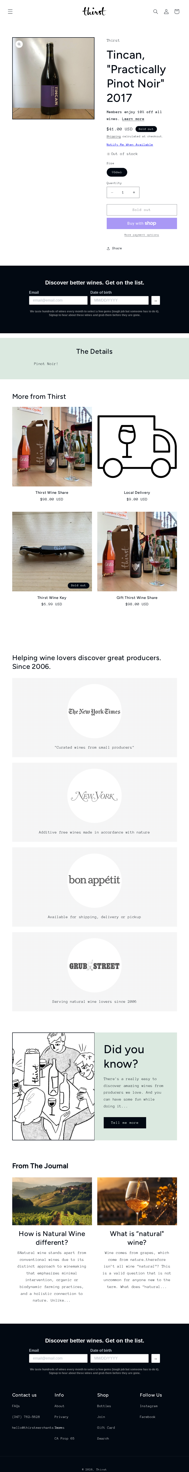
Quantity (114, 183)
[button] (10, 11)
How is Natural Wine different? (52, 1238)
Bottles (104, 1406)
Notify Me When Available (130, 144)
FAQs (16, 1406)
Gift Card (106, 1427)
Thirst (101, 1469)
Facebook (148, 1417)
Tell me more (125, 1122)
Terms (60, 1427)
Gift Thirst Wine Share (137, 597)
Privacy (61, 1417)
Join (101, 1417)
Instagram (149, 1406)
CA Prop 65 (64, 1438)
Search (103, 1438)
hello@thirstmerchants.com (37, 1427)
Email (34, 292)
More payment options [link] (141, 234)
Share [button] (117, 248)
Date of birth (101, 292)
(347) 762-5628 (26, 1417)
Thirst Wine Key (52, 597)
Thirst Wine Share (51, 492)
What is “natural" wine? (137, 1238)
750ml (119, 173)
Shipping (114, 136)
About (60, 1406)
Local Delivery (137, 492)
